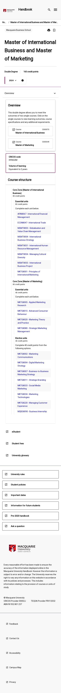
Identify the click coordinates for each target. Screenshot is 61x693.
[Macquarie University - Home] (9, 11)
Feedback (13, 624)
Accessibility (14, 653)
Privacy (12, 682)
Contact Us (14, 638)
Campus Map (15, 667)
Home (4, 22)
